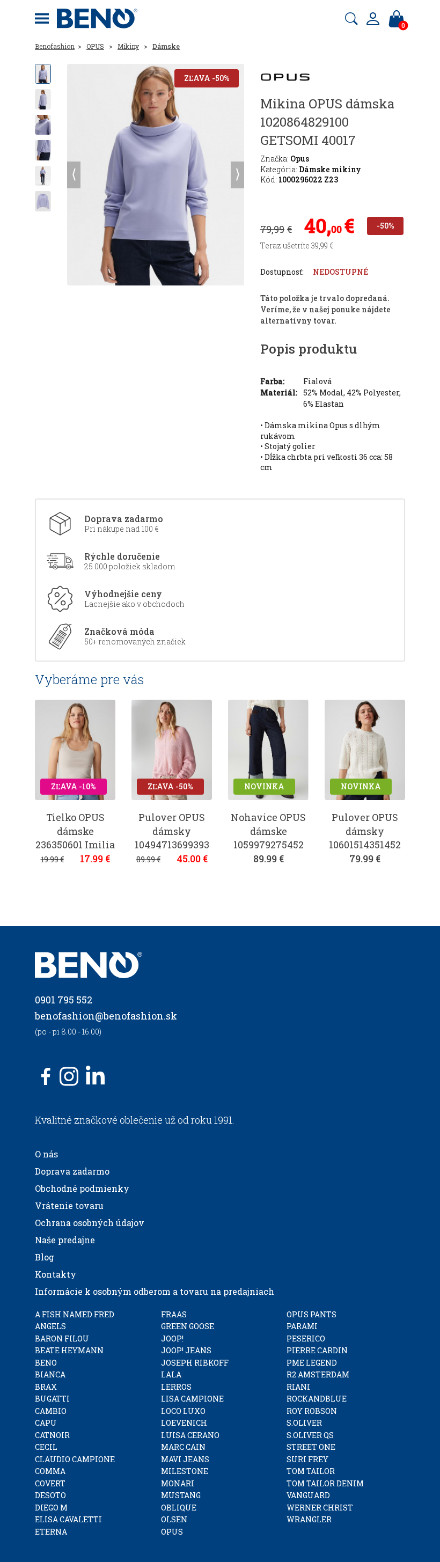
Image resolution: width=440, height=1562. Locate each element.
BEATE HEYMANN (69, 1350)
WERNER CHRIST (320, 1507)
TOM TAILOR (311, 1471)
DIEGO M (51, 1507)
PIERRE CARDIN (317, 1350)
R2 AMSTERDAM (318, 1374)
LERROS (176, 1387)
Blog (44, 1257)
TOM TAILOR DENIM (325, 1483)
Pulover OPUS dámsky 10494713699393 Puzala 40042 (172, 837)
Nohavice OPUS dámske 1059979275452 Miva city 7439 (268, 837)
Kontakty (55, 1274)
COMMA (50, 1471)
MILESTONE (184, 1471)
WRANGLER (309, 1519)
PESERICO (306, 1338)
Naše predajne (65, 1239)
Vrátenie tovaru (69, 1205)
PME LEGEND (312, 1363)
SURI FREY (307, 1459)
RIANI (298, 1387)
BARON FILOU (62, 1338)
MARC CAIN (183, 1447)
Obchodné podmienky (82, 1188)
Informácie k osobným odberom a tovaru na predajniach (154, 1291)
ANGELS (50, 1326)
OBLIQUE (178, 1507)
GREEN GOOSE (187, 1326)
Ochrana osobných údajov (89, 1222)
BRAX (46, 1387)
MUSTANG (181, 1495)
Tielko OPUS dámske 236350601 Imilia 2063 (75, 837)
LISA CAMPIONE (192, 1399)
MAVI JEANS (185, 1459)
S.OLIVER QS (310, 1435)
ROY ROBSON (312, 1411)
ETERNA (51, 1532)
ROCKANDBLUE (317, 1399)
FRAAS (174, 1314)
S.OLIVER (304, 1423)
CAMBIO (51, 1411)
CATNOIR (52, 1435)
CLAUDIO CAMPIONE (75, 1459)
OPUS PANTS (311, 1314)
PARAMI (302, 1326)
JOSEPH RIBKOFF (195, 1363)
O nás (46, 1154)
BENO (46, 1363)
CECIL (46, 1447)
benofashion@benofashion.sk (106, 1015)
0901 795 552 (63, 999)
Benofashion (55, 46)
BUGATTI (52, 1399)
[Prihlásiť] (372, 18)
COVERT (50, 1483)
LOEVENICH (184, 1423)
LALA (171, 1374)
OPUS (95, 46)
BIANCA (50, 1374)
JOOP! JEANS (186, 1350)
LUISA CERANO (190, 1435)
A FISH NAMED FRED (74, 1314)
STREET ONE (311, 1447)
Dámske (166, 46)
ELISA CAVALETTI (68, 1519)
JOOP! (172, 1338)
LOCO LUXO (183, 1411)
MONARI (177, 1483)
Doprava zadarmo (72, 1171)
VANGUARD (308, 1495)
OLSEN (174, 1519)
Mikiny (128, 46)
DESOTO (50, 1495)
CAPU (46, 1423)
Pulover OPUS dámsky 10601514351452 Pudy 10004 (365, 837)
